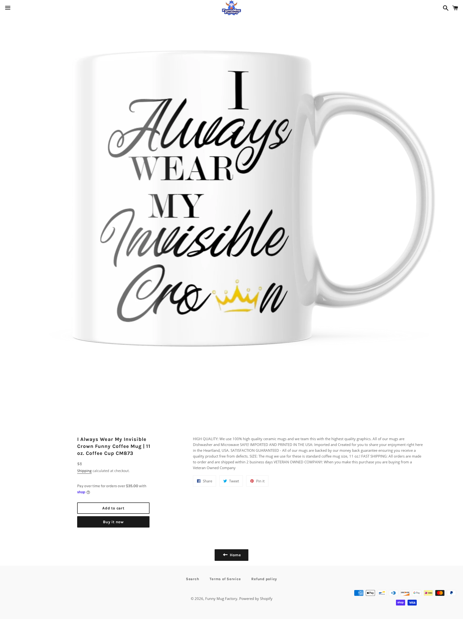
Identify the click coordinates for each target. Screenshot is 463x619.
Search (192, 579)
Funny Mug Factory (221, 598)
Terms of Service (225, 579)
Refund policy (264, 579)
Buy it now (113, 522)
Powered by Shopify (255, 598)
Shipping (84, 470)
